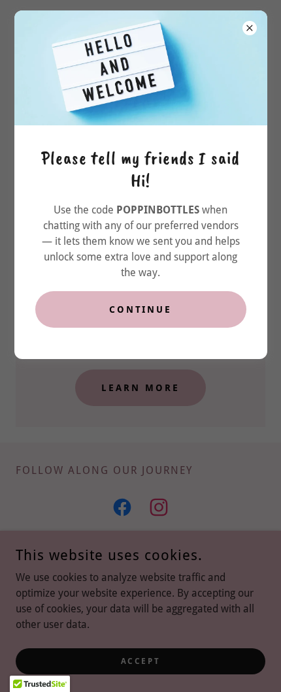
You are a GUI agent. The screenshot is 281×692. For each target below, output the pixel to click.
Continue (141, 309)
